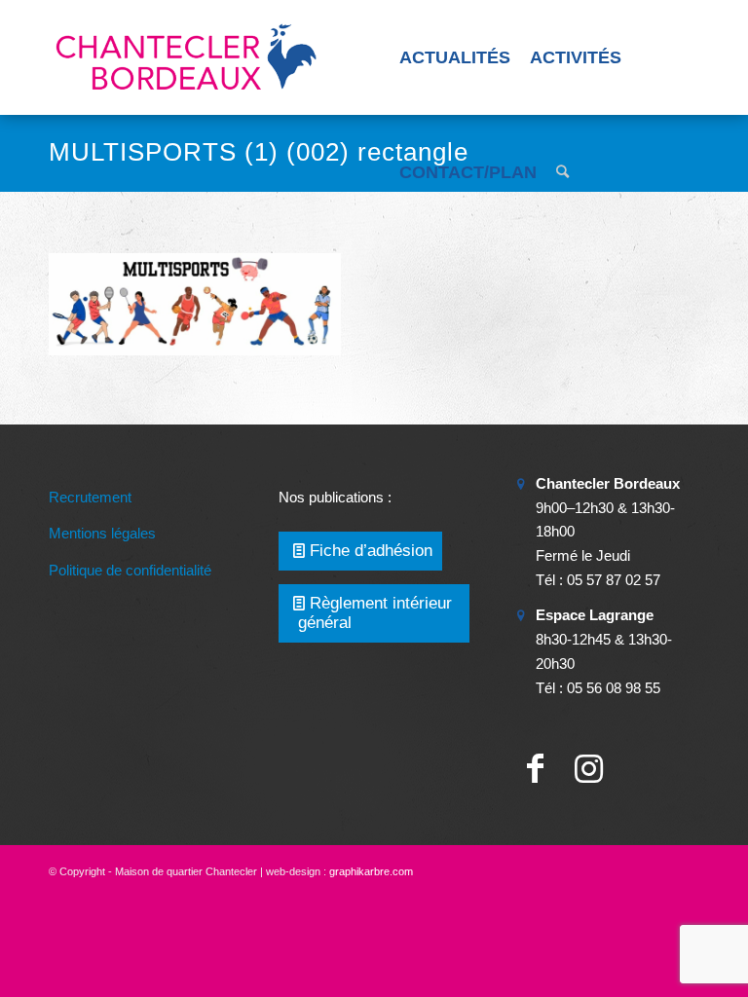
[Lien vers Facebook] (535, 768)
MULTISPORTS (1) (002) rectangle (258, 151)
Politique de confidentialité (130, 570)
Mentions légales (102, 533)
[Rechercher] (562, 172)
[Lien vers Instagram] (589, 768)
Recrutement (90, 497)
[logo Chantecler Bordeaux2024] (188, 57)
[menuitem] (455, 57)
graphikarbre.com (371, 871)
